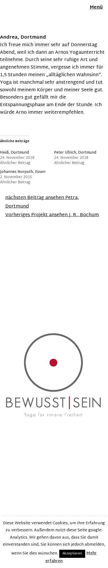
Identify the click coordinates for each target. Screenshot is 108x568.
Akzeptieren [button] (72, 554)
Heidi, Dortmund (14, 152)
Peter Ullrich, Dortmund (75, 152)
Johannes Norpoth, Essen (22, 172)
